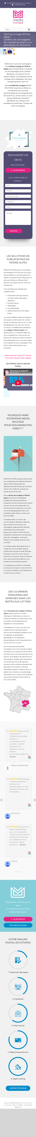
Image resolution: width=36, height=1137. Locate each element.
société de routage (17, 85)
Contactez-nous (19, 5)
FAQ (20, 1107)
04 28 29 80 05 (12, 3)
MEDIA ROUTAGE (16, 1103)
